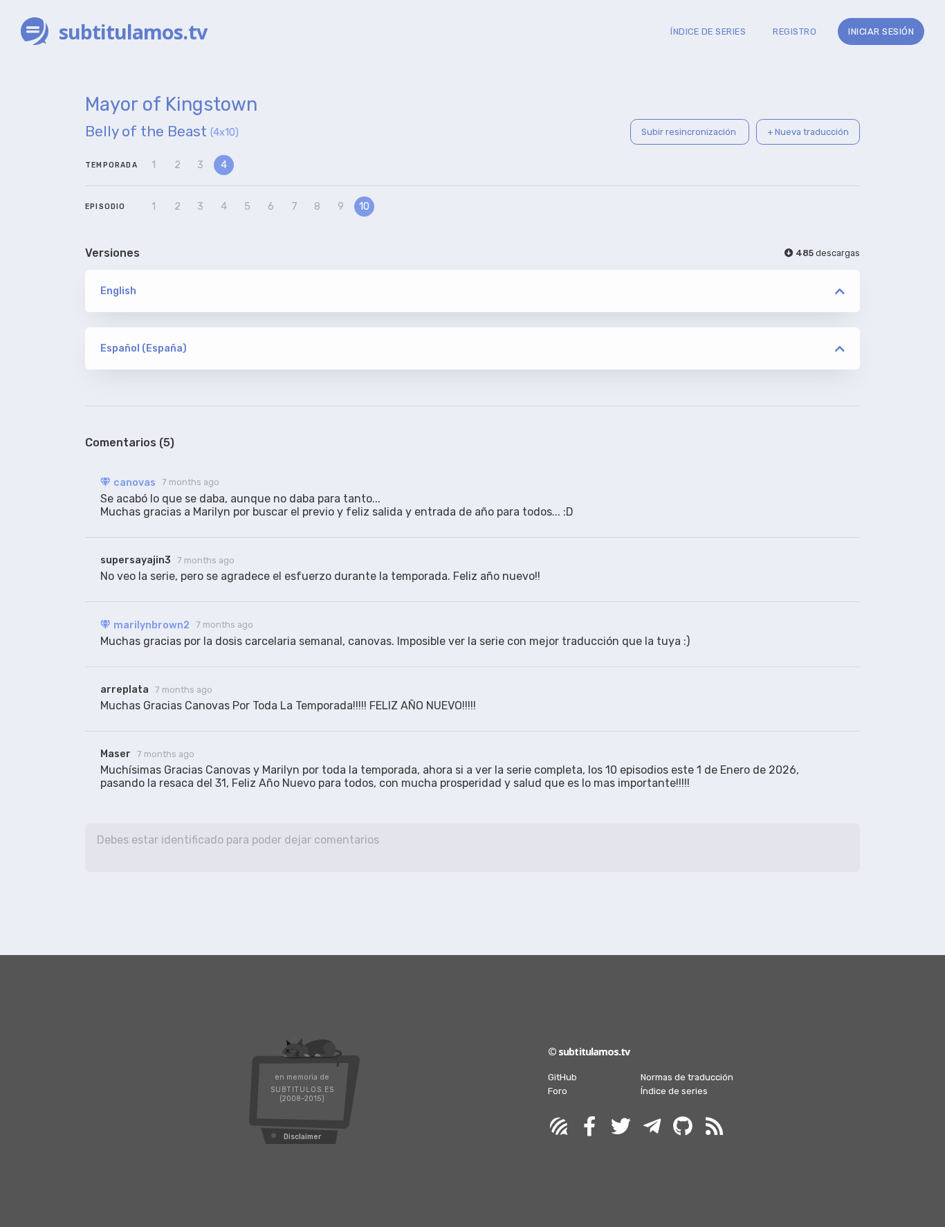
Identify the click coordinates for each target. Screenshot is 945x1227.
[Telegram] (651, 1127)
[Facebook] (589, 1127)
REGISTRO (794, 31)
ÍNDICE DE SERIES (708, 31)
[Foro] (558, 1127)
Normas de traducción (687, 1077)
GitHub (562, 1077)
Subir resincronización (689, 132)
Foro (557, 1091)
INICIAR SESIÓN (881, 31)
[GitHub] (682, 1127)
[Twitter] (620, 1127)
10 (364, 206)
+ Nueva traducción (808, 132)
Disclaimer (302, 1136)
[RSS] (714, 1127)
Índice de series (674, 1091)
